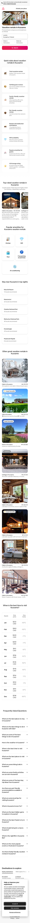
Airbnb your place (21, 8)
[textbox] (8, 43)
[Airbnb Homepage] (3, 8)
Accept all (15, 904)
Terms (17, 918)
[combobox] (14, 37)
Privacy (12, 918)
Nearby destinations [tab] (7, 871)
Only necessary (15, 908)
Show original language (9, 4)
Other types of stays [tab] (21, 871)
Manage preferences (15, 912)
